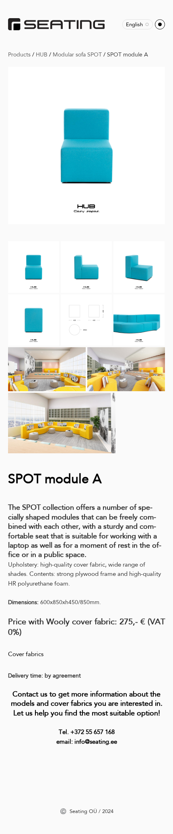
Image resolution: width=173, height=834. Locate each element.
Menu (160, 24)
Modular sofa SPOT (77, 54)
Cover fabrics (25, 654)
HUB (41, 54)
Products (19, 54)
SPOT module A (127, 54)
